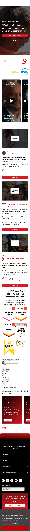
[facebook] (7, 480)
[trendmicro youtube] (20, 480)
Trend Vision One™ (8, 446)
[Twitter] (11, 480)
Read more (10, 177)
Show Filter (5, 360)
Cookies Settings (15, 523)
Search (17, 360)
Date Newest (5, 377)
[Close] (28, 511)
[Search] (15, 367)
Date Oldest (5, 379)
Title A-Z (4, 373)
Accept (15, 528)
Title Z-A (4, 375)
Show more (5, 381)
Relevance (5, 371)
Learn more (8, 420)
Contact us (15, 39)
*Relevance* (6, 369)
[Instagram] (16, 480)
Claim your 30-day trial (13, 505)
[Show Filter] (3, 362)
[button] (11, 101)
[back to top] (3, 383)
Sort (11, 360)
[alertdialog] (15, 520)
